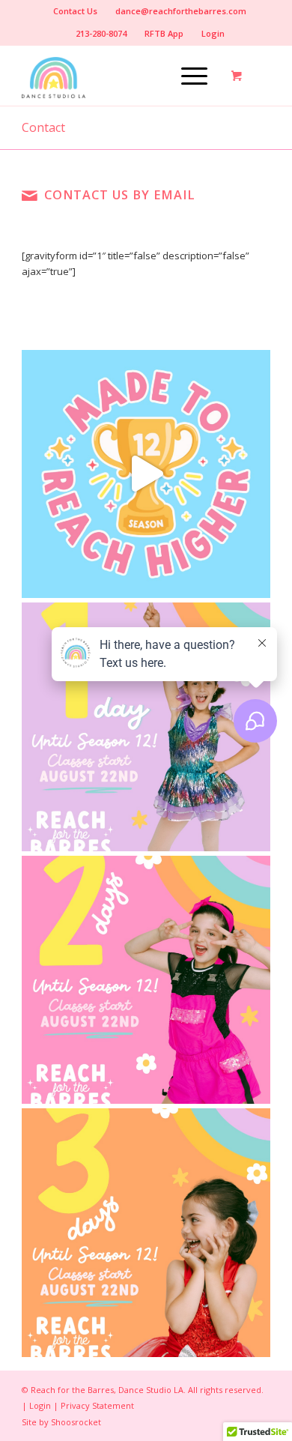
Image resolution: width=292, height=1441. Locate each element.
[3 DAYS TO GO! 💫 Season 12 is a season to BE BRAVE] (146, 1232)
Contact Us (75, 10)
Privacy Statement (97, 1405)
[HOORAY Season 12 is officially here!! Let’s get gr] (146, 474)
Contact (43, 127)
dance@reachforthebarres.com (180, 10)
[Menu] (186, 76)
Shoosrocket (76, 1422)
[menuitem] (76, 11)
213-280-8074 (101, 33)
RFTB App (164, 33)
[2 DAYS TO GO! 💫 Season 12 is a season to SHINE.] (146, 980)
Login (213, 33)
